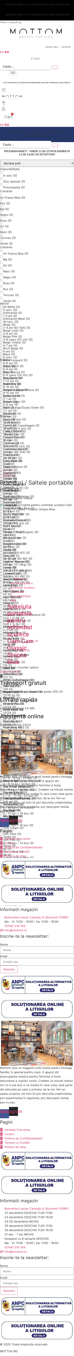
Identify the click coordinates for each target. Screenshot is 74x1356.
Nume (4, 944)
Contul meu (51, 47)
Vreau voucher (10, 671)
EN (2, 52)
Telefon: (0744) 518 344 (10, 22)
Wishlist (66, 47)
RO (7, 52)
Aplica (7, 474)
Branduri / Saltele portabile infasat (36, 486)
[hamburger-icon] (13, 72)
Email (3, 956)
